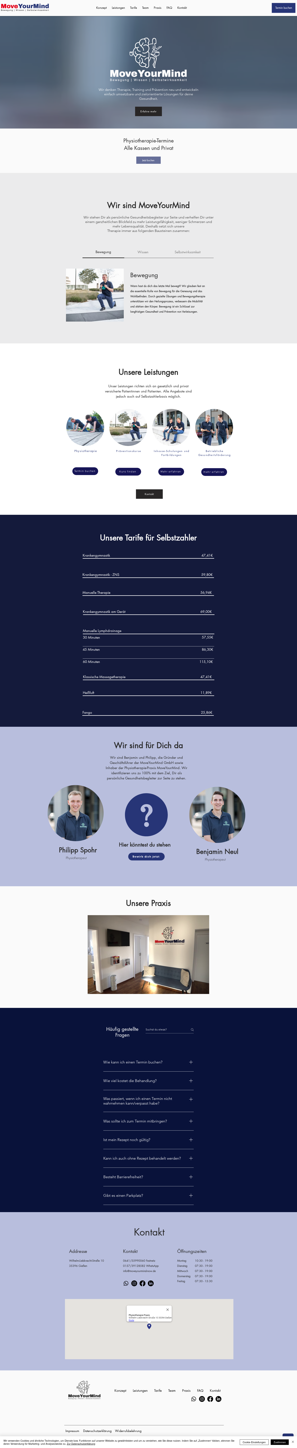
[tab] (103, 252)
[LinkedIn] (151, 1283)
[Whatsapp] (126, 1283)
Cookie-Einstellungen (254, 1442)
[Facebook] (142, 1283)
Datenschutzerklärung (97, 1431)
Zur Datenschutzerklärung (81, 1443)
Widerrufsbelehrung (128, 1431)
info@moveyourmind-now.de (139, 1271)
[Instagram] (134, 1283)
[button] (148, 954)
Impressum (72, 1431)
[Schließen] (293, 1442)
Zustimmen (280, 1442)
